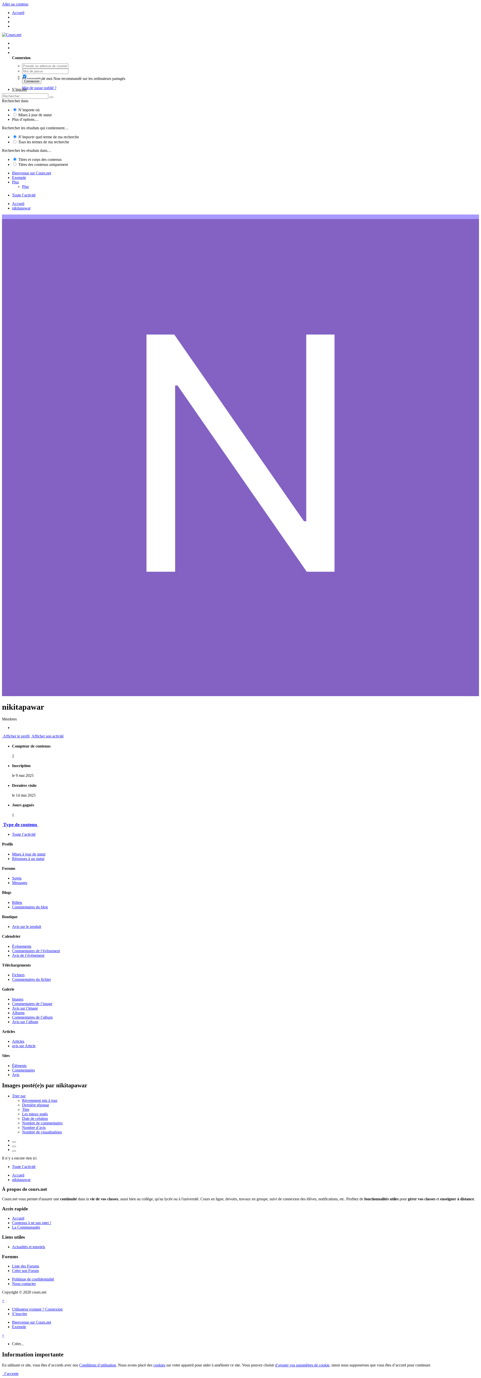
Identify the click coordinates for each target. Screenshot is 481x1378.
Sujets (17, 878)
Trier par (19, 1096)
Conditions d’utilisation (97, 1365)
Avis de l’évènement (28, 955)
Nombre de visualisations (42, 1132)
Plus (15, 182)
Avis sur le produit (26, 926)
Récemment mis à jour (39, 1100)
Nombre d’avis (34, 1127)
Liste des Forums (25, 1266)
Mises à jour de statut (35, 115)
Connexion (31, 81)
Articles (18, 1041)
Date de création (35, 1118)
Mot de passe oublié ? (39, 88)
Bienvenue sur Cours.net (31, 173)
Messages (19, 883)
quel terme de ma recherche (48, 137)
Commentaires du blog (30, 907)
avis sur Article (24, 1046)
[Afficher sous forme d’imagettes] (14, 1142)
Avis (15, 1075)
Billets (17, 902)
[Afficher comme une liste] (14, 1151)
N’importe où (29, 110)
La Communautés (26, 1227)
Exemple (19, 177)
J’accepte (10, 1373)
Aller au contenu (15, 4)
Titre (25, 1109)
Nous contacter (24, 1284)
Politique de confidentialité (33, 1279)
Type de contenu (20, 824)
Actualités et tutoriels (28, 1247)
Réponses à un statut (28, 859)
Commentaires (23, 1070)
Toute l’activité (24, 834)
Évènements (21, 946)
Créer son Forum (25, 1270)
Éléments (19, 1066)
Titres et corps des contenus (40, 159)
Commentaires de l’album (32, 1017)
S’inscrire (19, 89)
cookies (159, 1365)
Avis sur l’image (25, 1008)
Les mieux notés (35, 1114)
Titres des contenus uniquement (43, 164)
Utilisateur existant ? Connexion (38, 52)
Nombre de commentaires (42, 1123)
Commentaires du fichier (31, 979)
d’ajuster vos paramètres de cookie (302, 1365)
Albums (18, 1013)
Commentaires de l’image (32, 1004)
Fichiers (18, 975)
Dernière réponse (35, 1105)
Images (17, 999)
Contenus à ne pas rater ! (31, 1223)
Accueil (18, 1218)
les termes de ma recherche (43, 142)
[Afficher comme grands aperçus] (14, 1146)
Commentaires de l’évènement (36, 951)
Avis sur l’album (25, 1022)
